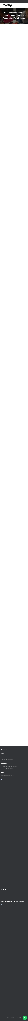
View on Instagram (14, 894)
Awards (19, 1017)
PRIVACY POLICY (10, 1017)
